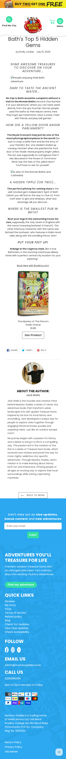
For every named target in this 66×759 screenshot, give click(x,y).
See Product (33, 335)
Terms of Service (15, 613)
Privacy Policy (13, 747)
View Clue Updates (16, 628)
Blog (7, 620)
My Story (10, 605)
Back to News (35, 495)
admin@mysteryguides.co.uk (23, 665)
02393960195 (13, 678)
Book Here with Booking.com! (33, 265)
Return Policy (13, 742)
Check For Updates (17, 624)
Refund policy (13, 616)
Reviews (10, 601)
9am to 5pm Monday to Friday (24, 685)
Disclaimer (11, 751)
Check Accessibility (17, 632)
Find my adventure (21, 584)
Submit (33, 535)
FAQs (8, 609)
